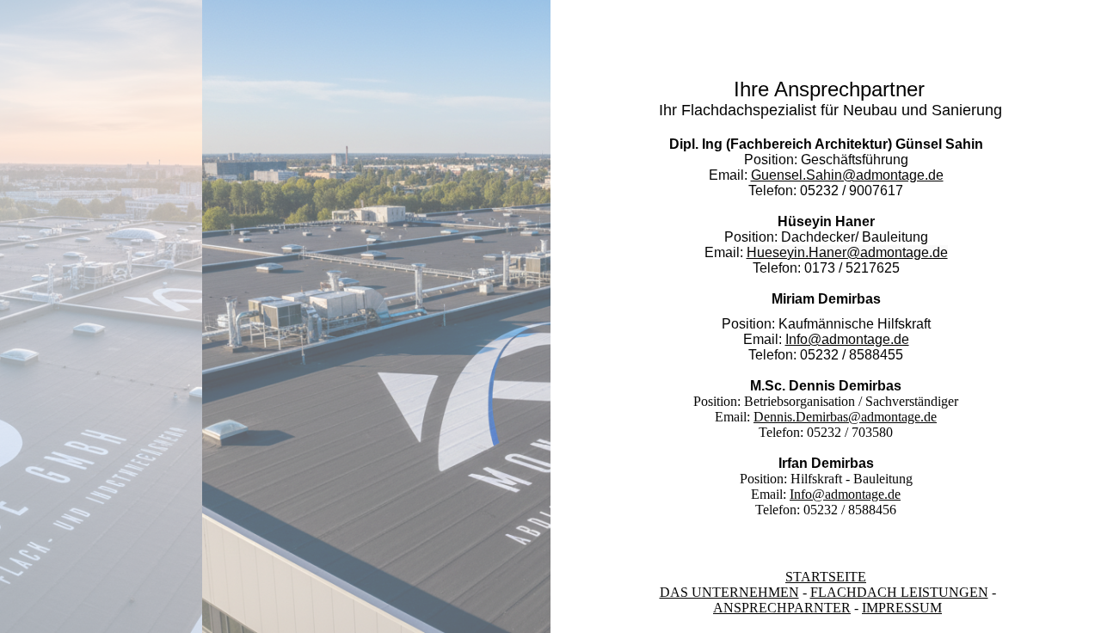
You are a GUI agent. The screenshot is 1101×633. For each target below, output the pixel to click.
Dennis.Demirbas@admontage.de (845, 416)
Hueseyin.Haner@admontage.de (847, 252)
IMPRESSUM (902, 607)
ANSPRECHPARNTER (782, 607)
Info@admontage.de (847, 339)
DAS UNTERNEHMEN (729, 592)
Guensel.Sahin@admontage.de (847, 175)
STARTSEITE (825, 576)
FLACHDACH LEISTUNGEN (899, 592)
